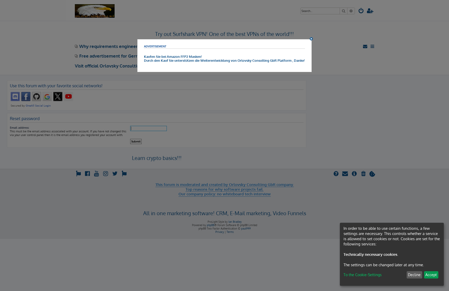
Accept (431, 275)
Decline (414, 275)
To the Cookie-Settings (363, 275)
